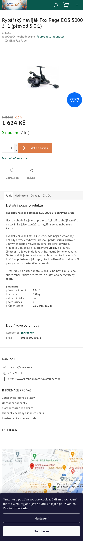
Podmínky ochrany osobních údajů (23, 413)
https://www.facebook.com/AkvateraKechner (34, 379)
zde (25, 508)
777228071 (15, 373)
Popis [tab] (8, 195)
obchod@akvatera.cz (21, 367)
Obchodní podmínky (14, 403)
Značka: (16, 40)
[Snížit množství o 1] (16, 150)
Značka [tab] (47, 195)
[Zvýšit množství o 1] (16, 145)
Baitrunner (27, 332)
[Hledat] (56, 5)
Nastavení (41, 518)
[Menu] (77, 5)
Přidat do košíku (38, 148)
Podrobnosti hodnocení (51, 36)
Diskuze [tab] (35, 195)
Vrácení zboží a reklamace (17, 408)
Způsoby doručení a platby (18, 397)
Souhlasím (41, 531)
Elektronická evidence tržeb (19, 418)
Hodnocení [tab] (21, 195)
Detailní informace (13, 158)
